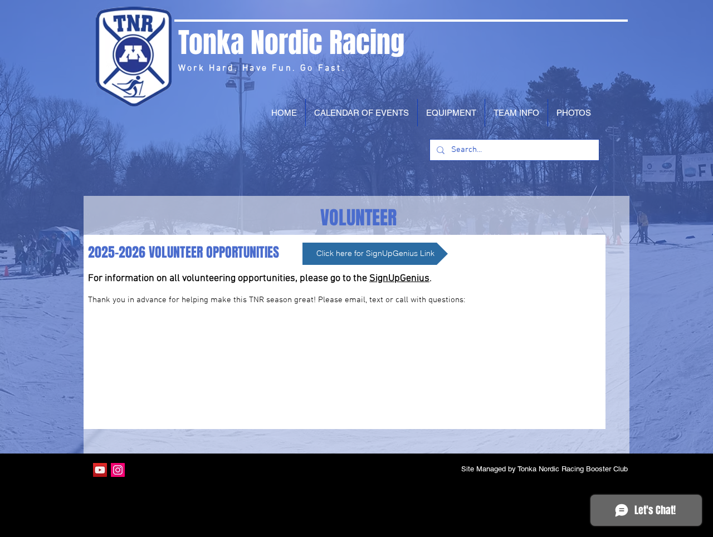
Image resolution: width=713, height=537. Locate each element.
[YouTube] (100, 470)
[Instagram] (118, 470)
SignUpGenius (399, 278)
